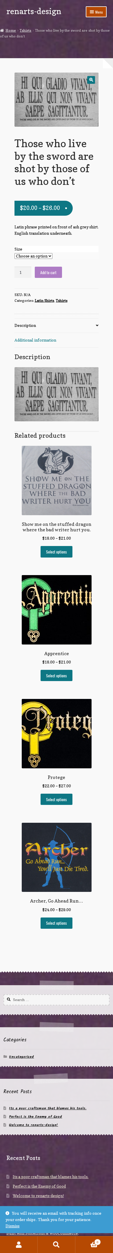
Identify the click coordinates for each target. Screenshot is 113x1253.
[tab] (56, 326)
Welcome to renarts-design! (33, 1125)
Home (11, 30)
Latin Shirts (44, 300)
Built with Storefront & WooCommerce (42, 1233)
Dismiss (12, 1226)
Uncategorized (21, 1056)
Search (56, 1244)
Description (25, 325)
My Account (19, 1244)
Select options (56, 552)
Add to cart (48, 272)
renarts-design (33, 11)
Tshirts (25, 30)
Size (18, 249)
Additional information (35, 340)
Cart (86, 1240)
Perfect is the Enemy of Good (35, 1116)
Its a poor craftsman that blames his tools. (47, 1108)
